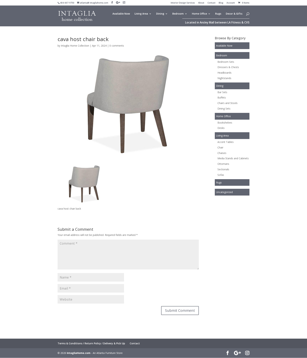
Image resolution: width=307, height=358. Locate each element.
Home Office (199, 13)
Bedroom (178, 13)
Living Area (141, 13)
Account (231, 3)
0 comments (116, 45)
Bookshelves (224, 122)
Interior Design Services (183, 3)
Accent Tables (225, 142)
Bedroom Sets (225, 61)
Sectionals (223, 169)
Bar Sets (222, 92)
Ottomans (223, 163)
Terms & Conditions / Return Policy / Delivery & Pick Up (91, 343)
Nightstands (224, 78)
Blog (221, 3)
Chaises (221, 153)
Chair (220, 147)
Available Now (121, 13)
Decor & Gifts (234, 13)
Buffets (221, 97)
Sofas (220, 175)
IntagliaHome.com (78, 353)
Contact (212, 3)
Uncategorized (224, 192)
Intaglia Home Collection (75, 45)
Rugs (218, 13)
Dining (160, 13)
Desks (221, 128)
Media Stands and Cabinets (233, 158)
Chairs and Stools (227, 103)
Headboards (224, 72)
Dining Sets (223, 108)
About (201, 3)
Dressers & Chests (228, 67)
